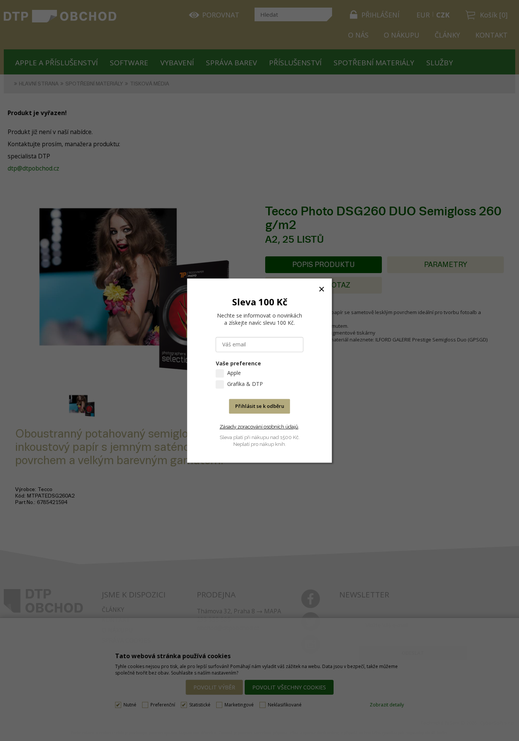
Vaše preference (238, 363)
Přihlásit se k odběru (259, 406)
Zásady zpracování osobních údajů (259, 427)
